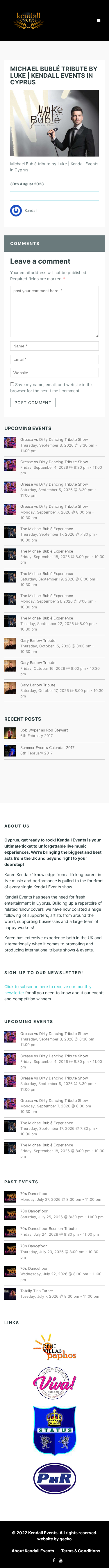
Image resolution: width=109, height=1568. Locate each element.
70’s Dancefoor (33, 1246)
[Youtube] (59, 1560)
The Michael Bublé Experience (46, 529)
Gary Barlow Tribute (37, 640)
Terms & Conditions (80, 1550)
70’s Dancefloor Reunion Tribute (48, 1228)
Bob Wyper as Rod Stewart (44, 730)
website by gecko (54, 1538)
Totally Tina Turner (36, 1291)
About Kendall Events (33, 1550)
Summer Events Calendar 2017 (47, 747)
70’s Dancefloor (34, 1193)
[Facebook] (52, 1560)
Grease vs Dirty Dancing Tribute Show (54, 439)
